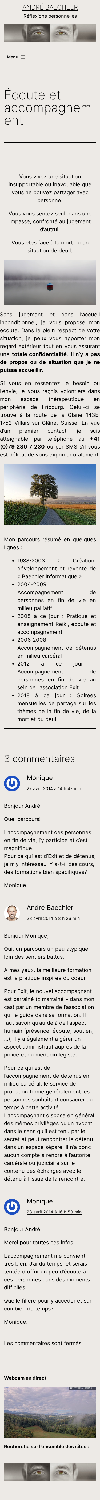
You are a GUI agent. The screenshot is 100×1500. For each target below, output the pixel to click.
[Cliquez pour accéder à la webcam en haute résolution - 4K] (50, 1412)
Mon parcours (22, 539)
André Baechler (50, 7)
